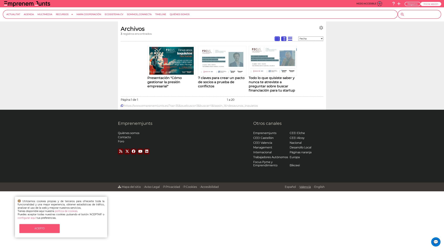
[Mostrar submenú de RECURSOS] (72, 17)
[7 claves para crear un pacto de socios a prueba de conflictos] (222, 73)
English (319, 187)
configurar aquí (27, 217)
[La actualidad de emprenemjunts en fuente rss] (120, 151)
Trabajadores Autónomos (270, 157)
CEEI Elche (297, 133)
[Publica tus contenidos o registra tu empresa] (399, 4)
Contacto (124, 137)
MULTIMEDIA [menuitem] (44, 14)
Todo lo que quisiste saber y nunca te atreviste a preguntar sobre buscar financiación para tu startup (272, 84)
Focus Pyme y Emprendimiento (265, 163)
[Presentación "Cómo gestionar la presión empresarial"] (171, 73)
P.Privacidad (171, 187)
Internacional (262, 152)
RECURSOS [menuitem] (62, 14)
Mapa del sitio (131, 187)
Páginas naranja (300, 152)
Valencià (305, 187)
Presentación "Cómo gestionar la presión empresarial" (164, 82)
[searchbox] (422, 14)
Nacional (296, 142)
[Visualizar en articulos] (284, 39)
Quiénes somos (128, 133)
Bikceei (295, 165)
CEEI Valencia (262, 142)
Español (290, 187)
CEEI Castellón (263, 138)
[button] (436, 242)
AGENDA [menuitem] (29, 14)
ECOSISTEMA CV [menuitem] (114, 14)
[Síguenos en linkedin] (146, 151)
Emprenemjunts (135, 123)
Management (262, 147)
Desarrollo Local (300, 147)
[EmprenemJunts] (27, 5)
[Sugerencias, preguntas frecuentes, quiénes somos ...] (393, 4)
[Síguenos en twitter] (127, 151)
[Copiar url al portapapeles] (122, 105)
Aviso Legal (152, 187)
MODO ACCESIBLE (366, 3)
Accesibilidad (209, 187)
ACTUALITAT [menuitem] (13, 14)
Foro (121, 141)
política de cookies (66, 211)
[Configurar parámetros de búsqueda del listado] (321, 27)
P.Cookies (190, 187)
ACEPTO (40, 228)
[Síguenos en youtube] (140, 151)
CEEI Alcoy (297, 138)
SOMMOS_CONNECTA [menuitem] (139, 14)
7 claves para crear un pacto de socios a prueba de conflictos (221, 82)
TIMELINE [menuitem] (160, 14)
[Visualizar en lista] (291, 39)
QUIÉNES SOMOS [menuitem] (180, 14)
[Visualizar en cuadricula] (278, 39)
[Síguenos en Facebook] (133, 151)
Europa (295, 157)
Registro (413, 4)
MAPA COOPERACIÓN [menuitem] (88, 14)
